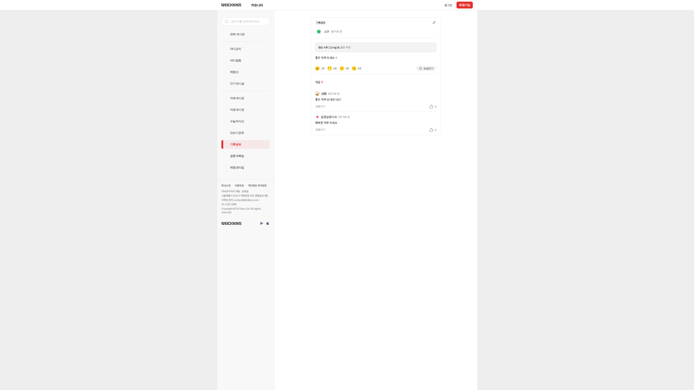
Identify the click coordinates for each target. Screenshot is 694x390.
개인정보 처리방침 (257, 185)
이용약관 (239, 185)
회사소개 (225, 185)
